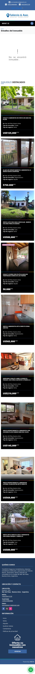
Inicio (2, 28)
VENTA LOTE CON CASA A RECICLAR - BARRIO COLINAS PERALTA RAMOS (17, 222)
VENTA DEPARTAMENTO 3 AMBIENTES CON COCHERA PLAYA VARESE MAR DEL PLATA (16, 431)
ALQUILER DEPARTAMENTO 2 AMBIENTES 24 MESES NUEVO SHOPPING (17, 170)
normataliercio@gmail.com (10, 605)
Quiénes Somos (8, 626)
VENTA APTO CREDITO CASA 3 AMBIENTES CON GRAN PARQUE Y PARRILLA (16, 535)
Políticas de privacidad (10, 631)
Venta (5, 621)
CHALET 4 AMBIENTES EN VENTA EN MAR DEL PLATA (17, 118)
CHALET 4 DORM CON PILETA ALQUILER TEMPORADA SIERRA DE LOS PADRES (15, 275)
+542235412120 (25, 4)
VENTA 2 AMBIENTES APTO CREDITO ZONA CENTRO (16, 327)
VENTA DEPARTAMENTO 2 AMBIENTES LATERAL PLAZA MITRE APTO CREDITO (15, 483)
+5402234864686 (12, 4)
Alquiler (5, 623)
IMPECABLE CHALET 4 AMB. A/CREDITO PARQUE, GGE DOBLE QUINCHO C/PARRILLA (16, 379)
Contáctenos (7, 629)
